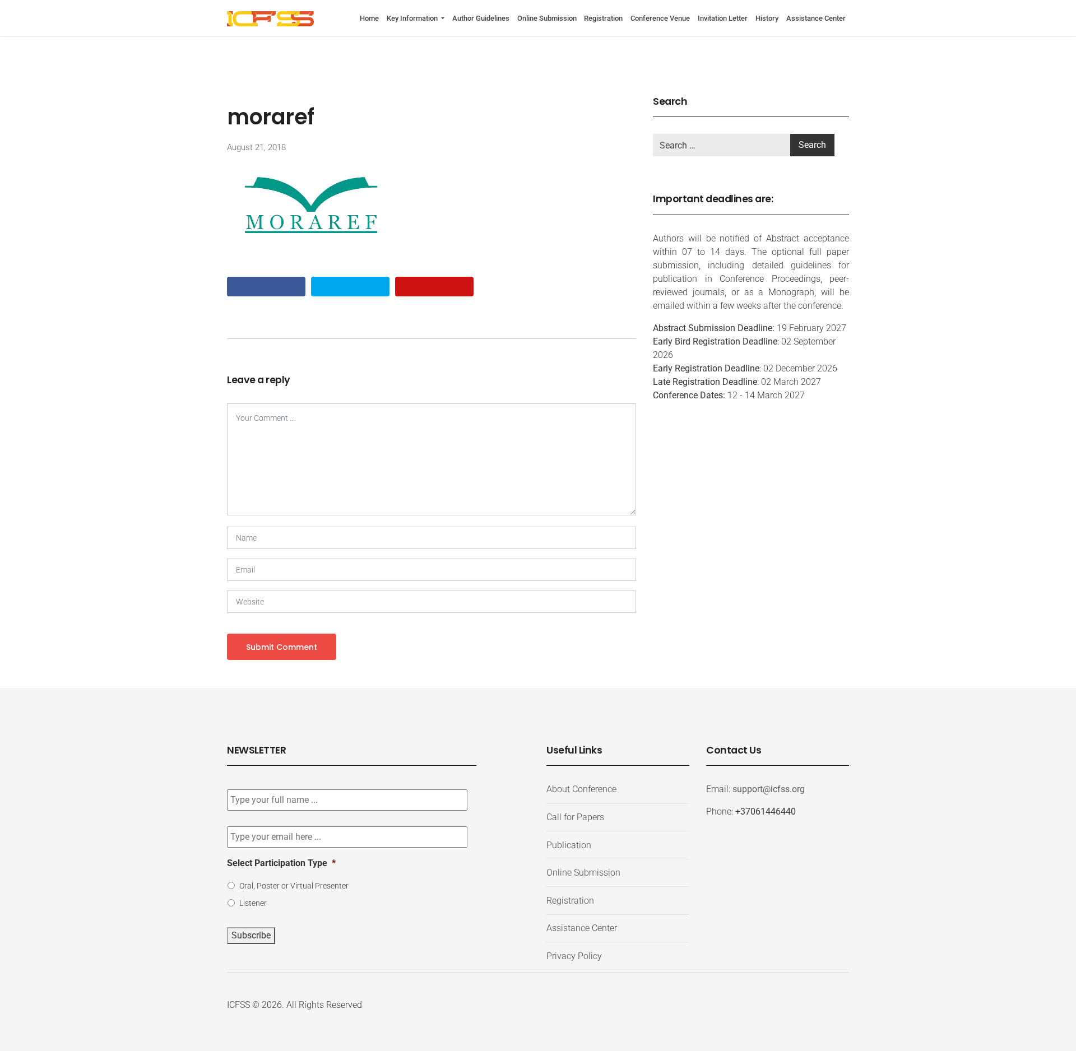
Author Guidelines (480, 18)
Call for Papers (575, 817)
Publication (568, 845)
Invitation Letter (723, 18)
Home (369, 18)
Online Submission (547, 18)
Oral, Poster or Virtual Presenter (294, 885)
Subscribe (251, 935)
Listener (253, 903)
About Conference (581, 789)
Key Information (413, 18)
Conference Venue (660, 18)
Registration (603, 18)
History (766, 18)
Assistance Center (816, 18)
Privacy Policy (574, 956)
